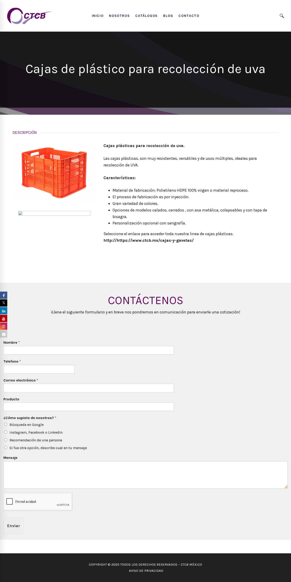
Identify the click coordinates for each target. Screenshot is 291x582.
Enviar (13, 525)
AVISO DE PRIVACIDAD (145, 571)
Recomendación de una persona (36, 440)
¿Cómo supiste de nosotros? (29, 418)
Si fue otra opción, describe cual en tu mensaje (48, 448)
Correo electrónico (20, 380)
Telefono (12, 361)
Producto (11, 399)
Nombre (11, 342)
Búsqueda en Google (27, 424)
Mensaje (10, 457)
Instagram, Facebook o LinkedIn (36, 432)
